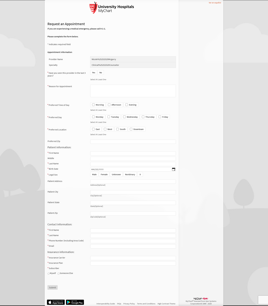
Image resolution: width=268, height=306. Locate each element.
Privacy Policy (129, 303)
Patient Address (55, 181)
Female (104, 174)
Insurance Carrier (57, 257)
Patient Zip (53, 212)
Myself (52, 273)
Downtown (138, 129)
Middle (51, 158)
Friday (165, 116)
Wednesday (132, 116)
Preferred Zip (54, 141)
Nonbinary (130, 174)
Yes (93, 72)
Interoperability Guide (105, 303)
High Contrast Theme (166, 303)
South (123, 129)
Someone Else (66, 273)
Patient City (53, 191)
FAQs (119, 303)
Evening (132, 104)
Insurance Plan (56, 262)
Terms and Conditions (146, 303)
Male (94, 174)
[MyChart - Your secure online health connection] (111, 8)
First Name (54, 152)
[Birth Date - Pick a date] (173, 169)
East (98, 129)
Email (51, 245)
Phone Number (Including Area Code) (66, 240)
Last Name (54, 163)
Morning (100, 104)
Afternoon (116, 104)
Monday (99, 116)
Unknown (116, 174)
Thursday (149, 116)
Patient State (53, 202)
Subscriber (54, 268)
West (109, 129)
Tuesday (115, 116)
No (100, 72)
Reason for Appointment (60, 86)
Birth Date (53, 168)
